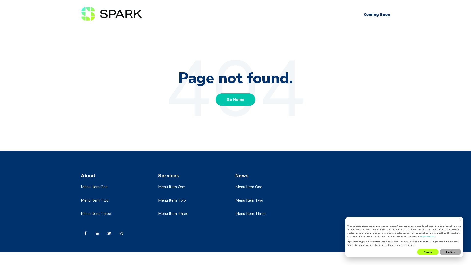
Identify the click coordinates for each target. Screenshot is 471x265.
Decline (450, 252)
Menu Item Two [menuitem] (95, 200)
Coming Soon (377, 14)
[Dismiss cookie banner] (460, 220)
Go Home (235, 99)
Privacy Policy (427, 236)
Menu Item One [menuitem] (94, 187)
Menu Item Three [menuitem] (96, 213)
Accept (428, 252)
